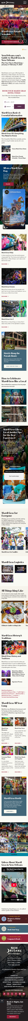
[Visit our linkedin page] (19, 993)
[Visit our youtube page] (23, 993)
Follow (8, 184)
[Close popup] (2, 1000)
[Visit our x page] (12, 993)
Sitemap (9, 984)
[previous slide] (20, 41)
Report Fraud (7, 982)
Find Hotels (12, 1016)
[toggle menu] (24, 2)
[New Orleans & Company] (8, 2)
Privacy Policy (17, 984)
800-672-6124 (16, 965)
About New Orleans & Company (14, 980)
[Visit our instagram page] (8, 993)
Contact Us (14, 975)
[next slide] (24, 41)
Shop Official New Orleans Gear (14, 986)
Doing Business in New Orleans (14, 978)
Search (19, 106)
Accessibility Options (18, 982)
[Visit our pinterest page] (16, 993)
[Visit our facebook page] (4, 993)
